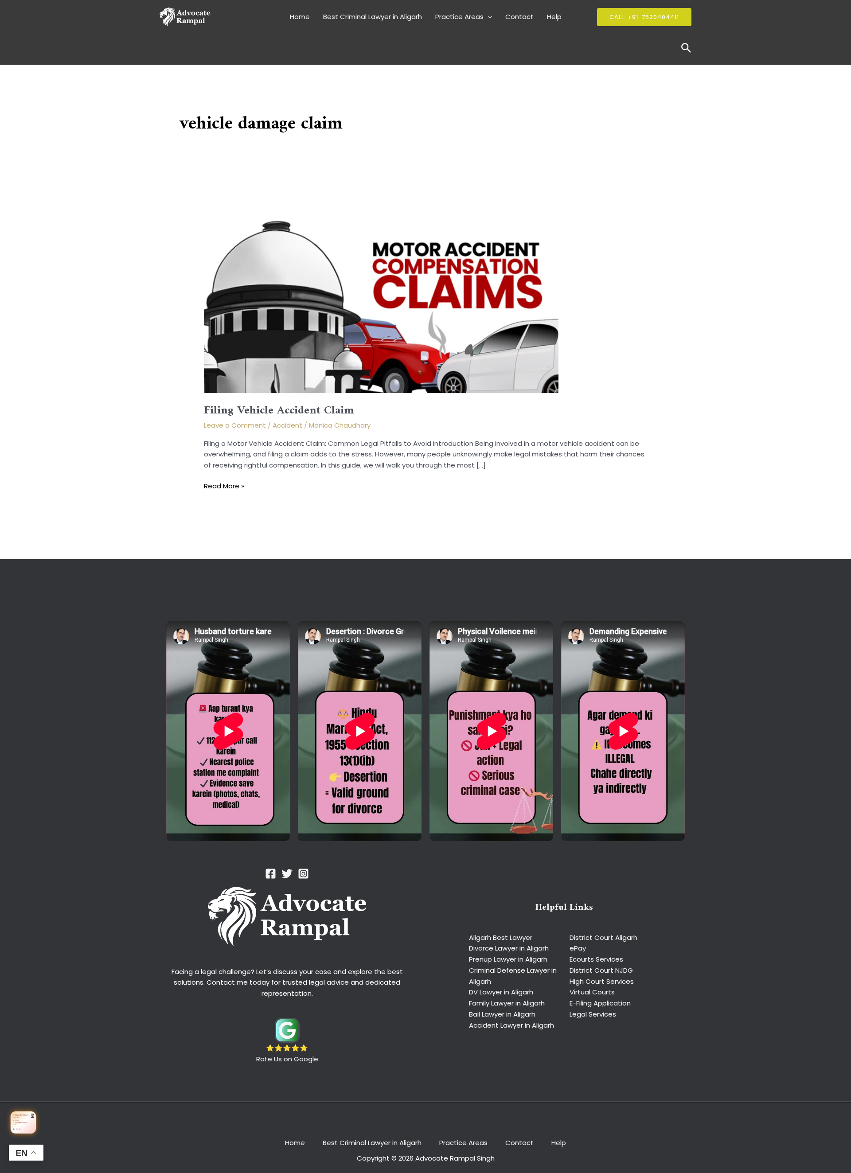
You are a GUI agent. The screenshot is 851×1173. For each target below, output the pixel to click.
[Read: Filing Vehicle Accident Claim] (381, 293)
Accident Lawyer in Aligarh (511, 1025)
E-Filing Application (600, 1003)
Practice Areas (459, 16)
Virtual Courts (592, 992)
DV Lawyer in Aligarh (501, 992)
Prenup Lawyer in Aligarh (508, 959)
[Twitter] (287, 873)
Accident (287, 425)
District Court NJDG (601, 970)
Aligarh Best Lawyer (500, 937)
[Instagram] (303, 873)
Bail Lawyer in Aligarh (502, 1014)
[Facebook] (270, 873)
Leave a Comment (235, 425)
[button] (488, 17)
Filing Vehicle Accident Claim (279, 411)
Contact (519, 16)
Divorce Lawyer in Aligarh (509, 948)
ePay (578, 948)
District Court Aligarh (603, 937)
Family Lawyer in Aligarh (507, 1003)
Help (554, 16)
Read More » (224, 486)
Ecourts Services (596, 959)
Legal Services (593, 1014)
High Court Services (602, 981)
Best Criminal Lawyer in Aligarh (372, 16)
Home (300, 16)
